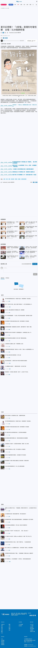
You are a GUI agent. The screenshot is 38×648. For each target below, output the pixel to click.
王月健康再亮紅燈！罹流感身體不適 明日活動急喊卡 (2, 515)
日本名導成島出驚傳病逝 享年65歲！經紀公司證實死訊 (2, 526)
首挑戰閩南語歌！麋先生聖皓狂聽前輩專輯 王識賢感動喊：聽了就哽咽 (2, 521)
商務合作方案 (32, 631)
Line (33, 615)
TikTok (35, 615)
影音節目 (20, 625)
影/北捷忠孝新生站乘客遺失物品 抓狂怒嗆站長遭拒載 (2, 434)
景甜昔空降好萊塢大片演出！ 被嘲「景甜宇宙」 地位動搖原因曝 (2, 543)
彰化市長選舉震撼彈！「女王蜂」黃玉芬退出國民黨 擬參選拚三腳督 (2, 317)
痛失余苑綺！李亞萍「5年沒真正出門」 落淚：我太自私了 (2, 532)
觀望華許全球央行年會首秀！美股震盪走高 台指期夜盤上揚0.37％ (2, 334)
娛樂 (27, 4)
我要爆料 (2, 643)
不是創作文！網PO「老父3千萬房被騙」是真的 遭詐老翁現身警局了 (22, 248)
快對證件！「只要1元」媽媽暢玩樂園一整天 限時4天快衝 (22, 257)
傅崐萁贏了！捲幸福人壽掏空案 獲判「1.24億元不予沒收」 (2, 373)
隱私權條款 (32, 628)
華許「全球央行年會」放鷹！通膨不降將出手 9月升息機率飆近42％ (2, 306)
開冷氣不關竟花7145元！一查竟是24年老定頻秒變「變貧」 (3, 223)
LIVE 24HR (4, 4)
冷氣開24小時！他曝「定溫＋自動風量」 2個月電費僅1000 (22, 223)
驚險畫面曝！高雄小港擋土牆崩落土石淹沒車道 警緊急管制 (2, 462)
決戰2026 (11, 4)
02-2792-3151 (30, 644)
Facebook (30, 615)
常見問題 (2, 640)
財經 (9, 335)
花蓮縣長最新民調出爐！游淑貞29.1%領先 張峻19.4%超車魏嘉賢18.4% (2, 351)
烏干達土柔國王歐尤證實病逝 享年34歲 (2, 356)
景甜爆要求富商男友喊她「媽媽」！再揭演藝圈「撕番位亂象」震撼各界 (2, 555)
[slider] (11, 40)
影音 (9, 627)
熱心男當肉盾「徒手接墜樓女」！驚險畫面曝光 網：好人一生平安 (3, 252)
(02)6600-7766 (29, 641)
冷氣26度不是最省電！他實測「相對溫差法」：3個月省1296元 (3, 237)
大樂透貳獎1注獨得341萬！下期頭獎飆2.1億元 (2, 345)
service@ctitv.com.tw (32, 646)
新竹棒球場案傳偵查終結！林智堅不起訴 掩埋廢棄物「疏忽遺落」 (2, 300)
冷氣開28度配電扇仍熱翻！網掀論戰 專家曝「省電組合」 (22, 228)
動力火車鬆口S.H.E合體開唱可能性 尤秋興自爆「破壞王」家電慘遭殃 (2, 549)
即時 (15, 4)
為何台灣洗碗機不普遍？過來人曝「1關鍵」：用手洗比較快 (3, 257)
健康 (9, 628)
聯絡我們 (2, 641)
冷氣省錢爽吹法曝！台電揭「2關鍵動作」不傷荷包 (22, 232)
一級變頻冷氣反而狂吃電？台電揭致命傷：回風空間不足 (22, 237)
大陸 (9, 312)
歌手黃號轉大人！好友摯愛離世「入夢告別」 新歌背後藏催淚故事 (2, 560)
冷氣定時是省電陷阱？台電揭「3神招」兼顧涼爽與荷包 (3, 232)
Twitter (28, 615)
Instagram (31, 615)
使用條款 (31, 627)
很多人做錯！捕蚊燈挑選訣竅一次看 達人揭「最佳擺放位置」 (22, 252)
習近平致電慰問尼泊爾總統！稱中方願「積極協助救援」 (2, 339)
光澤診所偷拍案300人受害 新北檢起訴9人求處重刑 (2, 451)
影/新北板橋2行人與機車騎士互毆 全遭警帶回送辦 (2, 417)
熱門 (18, 4)
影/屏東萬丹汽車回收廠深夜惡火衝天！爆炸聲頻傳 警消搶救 (2, 322)
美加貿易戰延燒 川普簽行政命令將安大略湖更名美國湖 (2, 362)
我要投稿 (2, 644)
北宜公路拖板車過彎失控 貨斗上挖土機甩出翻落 (2, 467)
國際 (9, 357)
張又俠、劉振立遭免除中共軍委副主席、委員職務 (2, 311)
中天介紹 (31, 624)
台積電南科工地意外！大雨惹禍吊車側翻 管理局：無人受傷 (2, 445)
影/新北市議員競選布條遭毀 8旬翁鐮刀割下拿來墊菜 (2, 456)
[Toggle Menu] (36, 5)
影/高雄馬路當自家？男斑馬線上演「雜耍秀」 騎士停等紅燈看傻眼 (3, 248)
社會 (24, 4)
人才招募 (31, 625)
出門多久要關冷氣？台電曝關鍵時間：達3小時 (3, 228)
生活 (33, 4)
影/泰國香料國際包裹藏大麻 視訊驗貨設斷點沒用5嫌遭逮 (2, 439)
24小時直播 (21, 624)
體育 (30, 4)
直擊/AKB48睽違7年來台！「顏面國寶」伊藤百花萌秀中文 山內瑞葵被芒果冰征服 (2, 509)
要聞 (21, 4)
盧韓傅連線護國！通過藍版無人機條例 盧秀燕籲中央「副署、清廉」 (2, 328)
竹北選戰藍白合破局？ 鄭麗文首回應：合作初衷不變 (2, 368)
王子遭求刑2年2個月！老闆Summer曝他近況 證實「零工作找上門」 (2, 538)
